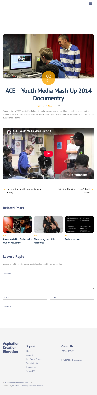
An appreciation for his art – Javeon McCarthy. (17, 240)
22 (56, 106)
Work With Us (32, 363)
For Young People (34, 359)
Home (29, 351)
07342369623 (68, 351)
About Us (30, 355)
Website (7, 307)
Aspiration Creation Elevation (16, 382)
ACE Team (41, 106)
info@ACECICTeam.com (71, 360)
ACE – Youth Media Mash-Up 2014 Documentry (48, 94)
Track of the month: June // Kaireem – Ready (25, 190)
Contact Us (30, 371)
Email (54, 297)
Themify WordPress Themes (32, 385)
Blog (50, 106)
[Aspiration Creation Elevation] (14, 24)
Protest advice (72, 239)
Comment (8, 273)
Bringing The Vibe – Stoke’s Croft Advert (74, 190)
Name (6, 297)
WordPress (16, 385)
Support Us (31, 367)
